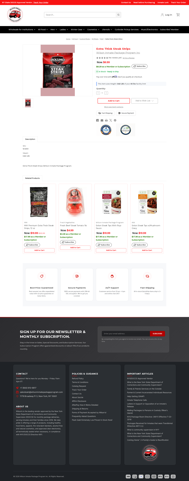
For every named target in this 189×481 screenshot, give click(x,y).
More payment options (113, 107)
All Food (42, 29)
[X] (110, 120)
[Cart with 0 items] (178, 14)
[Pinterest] (115, 120)
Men (53, 29)
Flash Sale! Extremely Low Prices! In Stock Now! (92, 420)
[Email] (102, 120)
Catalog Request (79, 386)
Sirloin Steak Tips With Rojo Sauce (108, 226)
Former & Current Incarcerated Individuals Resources (149, 392)
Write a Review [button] (128, 58)
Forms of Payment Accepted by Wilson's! (89, 412)
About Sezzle (77, 397)
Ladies (63, 29)
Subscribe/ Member (169, 29)
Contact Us (126, 2)
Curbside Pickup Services (127, 29)
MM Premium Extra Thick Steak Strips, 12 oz (39, 226)
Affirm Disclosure (79, 401)
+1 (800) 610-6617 (28, 388)
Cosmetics (92, 29)
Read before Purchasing (144, 2)
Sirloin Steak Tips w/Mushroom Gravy (146, 226)
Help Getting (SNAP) (135, 396)
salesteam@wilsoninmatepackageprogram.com (41, 392)
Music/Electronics (149, 29)
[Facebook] (97, 120)
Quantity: (101, 88)
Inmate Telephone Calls (137, 400)
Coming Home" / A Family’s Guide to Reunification (148, 440)
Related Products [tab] (32, 178)
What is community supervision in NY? (143, 430)
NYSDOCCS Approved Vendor (140, 378)
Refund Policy (78, 378)
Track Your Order (41, 2)
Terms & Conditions (80, 382)
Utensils (106, 29)
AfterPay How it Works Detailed (85, 405)
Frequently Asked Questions (84, 416)
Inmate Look (163, 2)
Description (30, 139)
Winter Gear (76, 29)
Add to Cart (39, 250)
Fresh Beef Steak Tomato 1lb (73, 225)
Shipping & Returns (80, 409)
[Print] (106, 120)
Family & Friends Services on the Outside (144, 389)
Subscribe (157, 334)
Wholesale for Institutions (21, 29)
